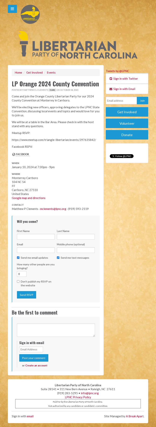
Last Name (63, 231)
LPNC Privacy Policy (78, 397)
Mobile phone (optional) (71, 244)
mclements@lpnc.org (53, 208)
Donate (127, 135)
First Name (23, 231)
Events (51, 72)
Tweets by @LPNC (117, 71)
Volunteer (127, 123)
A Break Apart (135, 416)
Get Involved (34, 72)
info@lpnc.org (90, 393)
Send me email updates (34, 257)
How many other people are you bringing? (36, 266)
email (30, 416)
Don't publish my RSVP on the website (36, 283)
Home (18, 72)
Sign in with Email (124, 89)
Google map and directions (28, 198)
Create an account (36, 365)
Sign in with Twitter (125, 78)
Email (20, 244)
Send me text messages (75, 257)
